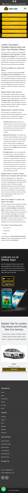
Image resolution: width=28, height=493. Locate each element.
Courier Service (5, 447)
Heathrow (3, 416)
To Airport (14, 19)
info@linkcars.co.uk (9, 4)
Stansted (3, 426)
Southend (3, 429)
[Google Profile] (15, 1)
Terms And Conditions (14, 490)
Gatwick (3, 419)
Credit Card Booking (14, 35)
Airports (3, 402)
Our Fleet (3, 405)
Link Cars (16, 98)
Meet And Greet (5, 457)
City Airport (4, 432)
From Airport (14, 23)
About (2, 395)
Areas (2, 408)
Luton (2, 423)
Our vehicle (10, 182)
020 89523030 (14, 240)
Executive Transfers (6, 444)
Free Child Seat (5, 450)
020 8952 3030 (21, 4)
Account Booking (14, 31)
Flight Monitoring (5, 453)
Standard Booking (14, 15)
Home (2, 392)
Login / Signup (14, 27)
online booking (15, 238)
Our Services (4, 398)
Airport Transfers (5, 441)
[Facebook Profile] (13, 1)
